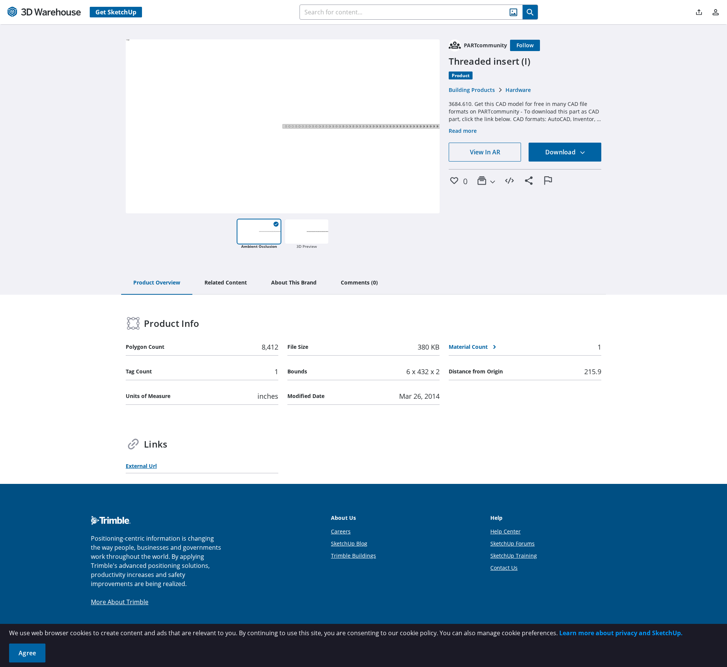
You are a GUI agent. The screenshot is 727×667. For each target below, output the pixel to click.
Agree (27, 653)
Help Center (505, 531)
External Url (141, 466)
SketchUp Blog (349, 543)
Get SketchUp (115, 12)
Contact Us (504, 567)
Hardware (518, 89)
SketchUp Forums (512, 543)
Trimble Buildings (353, 555)
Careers (341, 531)
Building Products (472, 89)
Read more (463, 130)
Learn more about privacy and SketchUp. (621, 633)
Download (561, 152)
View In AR (485, 152)
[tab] (156, 283)
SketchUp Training (513, 555)
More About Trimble (119, 602)
